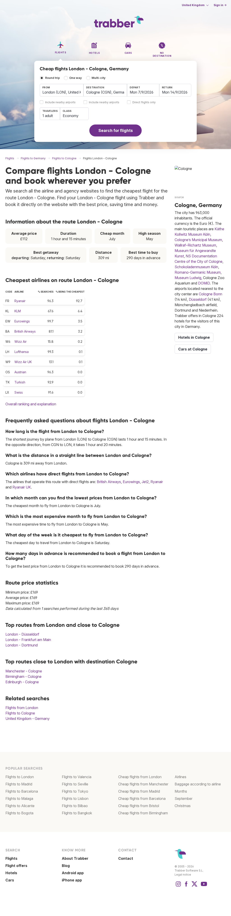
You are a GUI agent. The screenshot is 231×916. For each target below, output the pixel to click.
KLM (17, 311)
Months (181, 791)
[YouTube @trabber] (203, 886)
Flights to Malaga (19, 798)
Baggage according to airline (198, 784)
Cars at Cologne (192, 349)
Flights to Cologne (20, 713)
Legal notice (183, 874)
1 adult (47, 115)
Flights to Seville (75, 784)
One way (75, 78)
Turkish (19, 382)
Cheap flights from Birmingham (143, 813)
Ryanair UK (21, 487)
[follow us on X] (194, 886)
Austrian (20, 372)
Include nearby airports (60, 102)
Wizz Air (20, 341)
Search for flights (115, 130)
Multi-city (99, 78)
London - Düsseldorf (22, 634)
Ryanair (19, 301)
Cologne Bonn (210, 294)
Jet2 (145, 481)
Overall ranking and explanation (30, 404)
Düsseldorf (198, 299)
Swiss (18, 392)
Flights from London (21, 707)
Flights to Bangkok (77, 813)
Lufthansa (21, 352)
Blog (66, 865)
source (179, 197)
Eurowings (22, 321)
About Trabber (75, 858)
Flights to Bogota (19, 813)
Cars (9, 880)
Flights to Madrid (18, 784)
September (183, 798)
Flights (11, 858)
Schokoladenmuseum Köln (196, 267)
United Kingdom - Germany (27, 718)
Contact (125, 858)
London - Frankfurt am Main (28, 639)
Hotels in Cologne (194, 337)
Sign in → (220, 5)
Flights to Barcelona (21, 791)
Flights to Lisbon (75, 798)
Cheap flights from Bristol (138, 805)
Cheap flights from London (140, 777)
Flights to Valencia (76, 777)
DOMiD (204, 283)
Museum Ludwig (188, 277)
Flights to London (19, 777)
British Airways (25, 331)
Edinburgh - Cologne (22, 682)
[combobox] (61, 90)
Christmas (183, 805)
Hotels (11, 873)
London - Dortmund (21, 645)
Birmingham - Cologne (23, 676)
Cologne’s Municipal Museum (198, 239)
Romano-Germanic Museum (198, 272)
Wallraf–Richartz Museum (195, 245)
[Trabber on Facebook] (186, 886)
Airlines (180, 777)
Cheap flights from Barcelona (142, 798)
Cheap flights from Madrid (139, 791)
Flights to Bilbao (75, 805)
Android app (73, 873)
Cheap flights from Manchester (143, 784)
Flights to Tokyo (75, 791)
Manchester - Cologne (23, 671)
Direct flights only (144, 102)
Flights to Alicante (20, 805)
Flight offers (16, 865)
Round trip (52, 78)
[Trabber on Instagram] (178, 886)
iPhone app (72, 880)
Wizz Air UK (23, 362)
